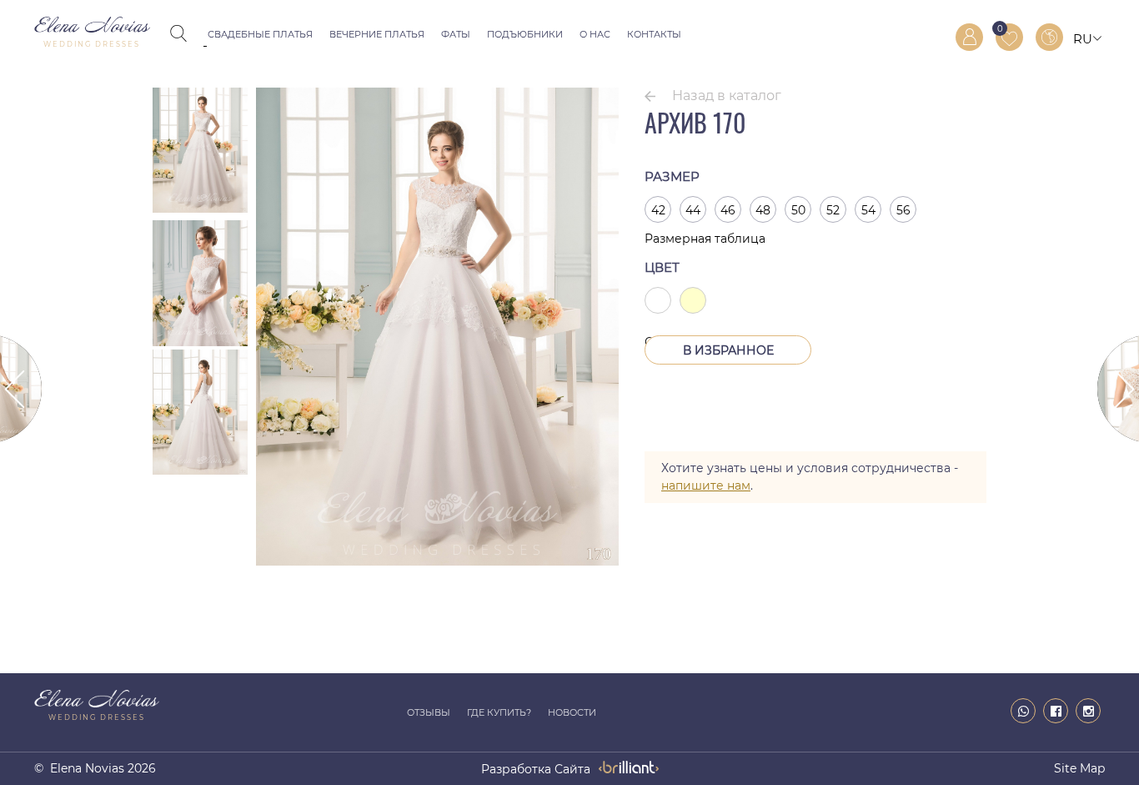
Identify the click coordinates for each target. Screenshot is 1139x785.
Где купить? (499, 712)
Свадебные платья (260, 34)
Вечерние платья (376, 34)
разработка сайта (535, 769)
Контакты (654, 34)
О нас (595, 34)
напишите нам (705, 485)
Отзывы (428, 712)
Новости (572, 712)
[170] (437, 561)
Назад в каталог (726, 95)
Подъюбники (525, 34)
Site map (1079, 768)
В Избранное (728, 350)
